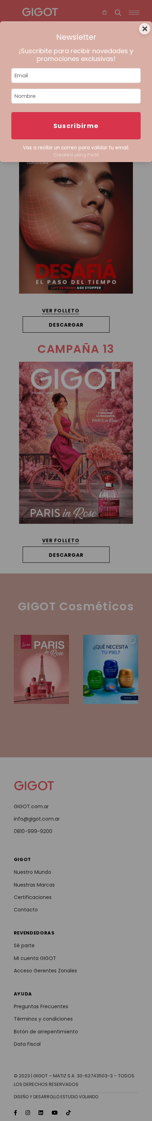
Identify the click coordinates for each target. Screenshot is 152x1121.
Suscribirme (76, 125)
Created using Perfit (76, 155)
